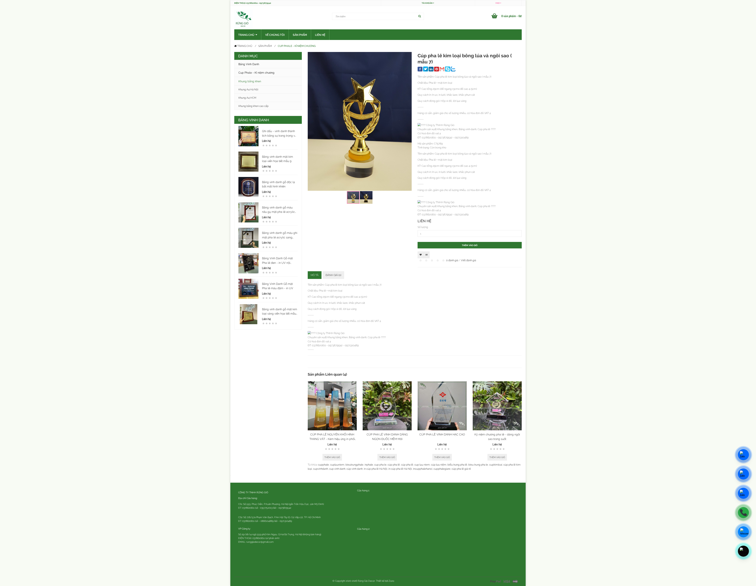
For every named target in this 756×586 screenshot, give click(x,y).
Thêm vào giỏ (469, 245)
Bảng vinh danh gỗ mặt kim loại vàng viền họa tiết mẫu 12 (279, 311)
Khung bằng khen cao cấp (253, 106)
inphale (369, 464)
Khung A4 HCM (247, 97)
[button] (408, 55)
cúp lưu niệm (438, 464)
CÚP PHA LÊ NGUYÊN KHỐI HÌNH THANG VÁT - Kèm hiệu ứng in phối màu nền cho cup (332, 436)
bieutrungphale (354, 464)
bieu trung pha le (478, 464)
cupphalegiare (442, 468)
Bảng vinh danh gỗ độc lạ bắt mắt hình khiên (278, 184)
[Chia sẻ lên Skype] (447, 70)
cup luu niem (422, 464)
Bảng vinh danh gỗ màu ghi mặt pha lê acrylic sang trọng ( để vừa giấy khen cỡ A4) (279, 235)
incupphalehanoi (422, 468)
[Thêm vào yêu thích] (421, 254)
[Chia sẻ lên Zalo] (453, 70)
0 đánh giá (452, 260)
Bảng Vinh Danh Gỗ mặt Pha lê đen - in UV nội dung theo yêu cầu (277, 260)
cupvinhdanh (320, 468)
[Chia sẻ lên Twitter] (425, 70)
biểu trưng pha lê (457, 464)
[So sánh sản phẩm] (426, 254)
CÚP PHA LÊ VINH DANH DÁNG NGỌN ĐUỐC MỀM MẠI (387, 436)
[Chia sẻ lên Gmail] (442, 70)
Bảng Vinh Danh (248, 64)
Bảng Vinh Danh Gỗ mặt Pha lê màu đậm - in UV (277, 286)
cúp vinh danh (354, 468)
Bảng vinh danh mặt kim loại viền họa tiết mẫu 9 (277, 159)
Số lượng (423, 227)
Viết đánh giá (468, 260)
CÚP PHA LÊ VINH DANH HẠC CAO (442, 434)
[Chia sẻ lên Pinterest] (436, 70)
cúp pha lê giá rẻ (461, 468)
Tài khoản (427, 3)
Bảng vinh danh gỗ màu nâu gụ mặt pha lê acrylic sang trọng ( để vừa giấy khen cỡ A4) (278, 210)
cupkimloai (495, 464)
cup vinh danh (337, 468)
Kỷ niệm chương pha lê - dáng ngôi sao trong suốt (497, 436)
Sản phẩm (265, 46)
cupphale (323, 464)
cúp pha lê (394, 464)
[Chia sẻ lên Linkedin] (431, 70)
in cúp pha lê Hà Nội (375, 468)
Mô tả (315, 275)
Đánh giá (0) (333, 275)
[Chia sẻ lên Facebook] (420, 70)
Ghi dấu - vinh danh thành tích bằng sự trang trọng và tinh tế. (279, 133)
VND (497, 3)
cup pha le (380, 464)
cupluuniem (337, 464)
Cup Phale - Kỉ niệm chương (297, 46)
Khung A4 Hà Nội (248, 89)
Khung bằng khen (249, 81)
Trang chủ (244, 46)
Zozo (391, 580)
